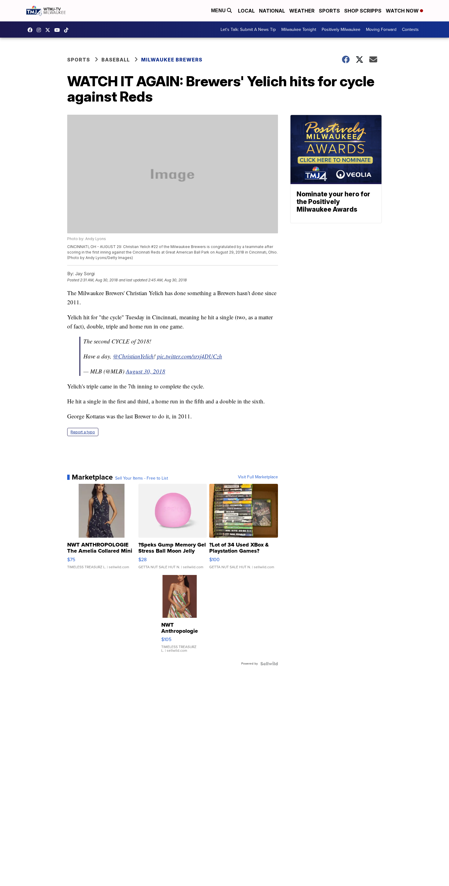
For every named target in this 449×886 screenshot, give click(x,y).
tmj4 (31, 30)
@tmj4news (67, 30)
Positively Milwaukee (341, 29)
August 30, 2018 (145, 371)
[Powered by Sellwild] (269, 664)
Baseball (115, 60)
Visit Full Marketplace (258, 477)
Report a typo (83, 432)
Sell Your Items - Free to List (141, 478)
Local (246, 11)
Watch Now (403, 11)
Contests (410, 29)
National (272, 11)
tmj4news (40, 30)
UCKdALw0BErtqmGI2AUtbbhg (58, 30)
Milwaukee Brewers (172, 60)
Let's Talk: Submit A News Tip (248, 29)
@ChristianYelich (133, 356)
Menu (219, 10)
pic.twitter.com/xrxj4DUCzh (189, 356)
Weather (302, 11)
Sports (329, 11)
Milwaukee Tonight (298, 29)
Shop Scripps (362, 11)
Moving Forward (381, 29)
